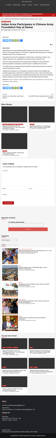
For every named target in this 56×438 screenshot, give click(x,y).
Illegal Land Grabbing (31, 14)
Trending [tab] (16, 245)
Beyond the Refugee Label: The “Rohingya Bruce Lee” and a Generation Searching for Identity (13, 127)
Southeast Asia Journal (18, 30)
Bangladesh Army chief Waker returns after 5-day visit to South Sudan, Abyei (14, 371)
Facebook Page (16, 5)
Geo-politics (9, 14)
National (20, 282)
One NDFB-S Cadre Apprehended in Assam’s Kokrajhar (41, 96)
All (36, 435)
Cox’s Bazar (21, 14)
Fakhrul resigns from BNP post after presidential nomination (12, 389)
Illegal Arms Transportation (9, 15)
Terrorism (26, 15)
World (9, 21)
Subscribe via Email (44, 5)
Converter (30, 5)
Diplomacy (40, 14)
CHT (17, 14)
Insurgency (20, 15)
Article (14, 14)
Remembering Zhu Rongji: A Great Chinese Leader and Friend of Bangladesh (41, 371)
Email (30, 188)
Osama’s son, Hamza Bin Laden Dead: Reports (13, 96)
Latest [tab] (3, 245)
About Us (36, 5)
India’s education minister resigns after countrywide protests (13, 153)
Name (4, 188)
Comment (5, 170)
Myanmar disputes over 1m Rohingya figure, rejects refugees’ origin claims (40, 126)
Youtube (24, 5)
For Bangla (8, 5)
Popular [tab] (9, 245)
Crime (30, 15)
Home (4, 14)
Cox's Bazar (12, 124)
